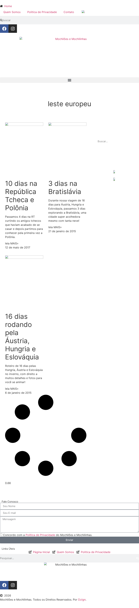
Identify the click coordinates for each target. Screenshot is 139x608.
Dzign (82, 599)
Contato (69, 12)
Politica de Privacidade (42, 12)
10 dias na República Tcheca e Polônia (21, 195)
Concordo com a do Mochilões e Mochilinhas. (47, 534)
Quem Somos (12, 12)
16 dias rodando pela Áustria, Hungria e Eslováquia (22, 336)
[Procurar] (130, 141)
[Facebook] (4, 28)
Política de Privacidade (40, 534)
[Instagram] (12, 28)
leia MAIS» (11, 243)
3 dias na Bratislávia (64, 187)
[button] (69, 80)
